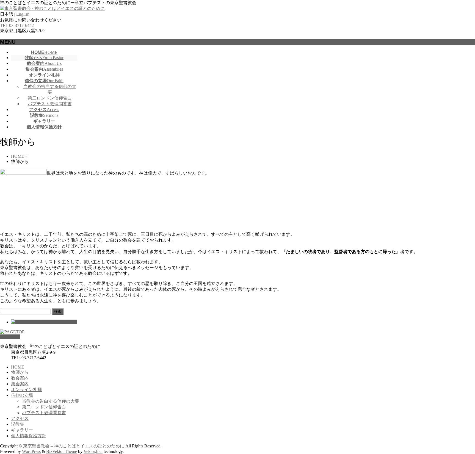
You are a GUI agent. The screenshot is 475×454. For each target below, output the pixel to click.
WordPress (31, 451)
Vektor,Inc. (93, 451)
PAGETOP (10, 336)
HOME (17, 367)
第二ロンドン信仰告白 (50, 98)
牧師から (20, 372)
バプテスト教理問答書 (50, 103)
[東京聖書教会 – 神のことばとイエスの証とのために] (52, 8)
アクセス (20, 418)
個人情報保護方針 (28, 435)
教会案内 (20, 378)
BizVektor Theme (61, 451)
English (22, 14)
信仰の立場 (22, 395)
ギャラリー (22, 430)
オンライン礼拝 (26, 389)
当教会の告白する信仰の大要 (50, 401)
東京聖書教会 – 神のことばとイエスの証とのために (73, 446)
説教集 (17, 424)
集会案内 (20, 383)
